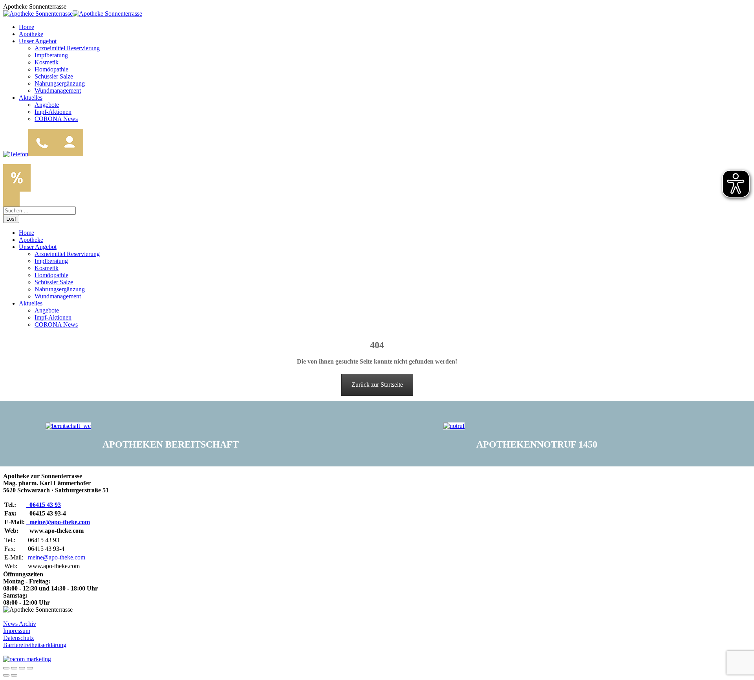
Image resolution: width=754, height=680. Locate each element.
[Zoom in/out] (30, 668)
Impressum (16, 630)
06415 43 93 (43, 504)
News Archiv (19, 623)
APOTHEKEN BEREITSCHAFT (170, 444)
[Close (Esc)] (6, 668)
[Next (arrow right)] (14, 675)
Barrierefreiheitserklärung (34, 645)
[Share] (14, 668)
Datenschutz (18, 637)
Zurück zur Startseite (377, 384)
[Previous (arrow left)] (6, 675)
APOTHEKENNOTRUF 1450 (536, 444)
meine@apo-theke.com (58, 522)
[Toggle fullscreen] (22, 668)
